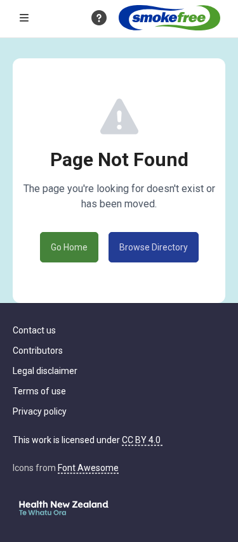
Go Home (69, 247)
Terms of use (39, 391)
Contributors (38, 350)
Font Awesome (88, 468)
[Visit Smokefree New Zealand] (169, 17)
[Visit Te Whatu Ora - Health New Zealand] (63, 508)
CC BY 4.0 (142, 440)
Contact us (34, 330)
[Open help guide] (99, 17)
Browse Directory (153, 247)
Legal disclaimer (45, 371)
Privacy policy (40, 411)
